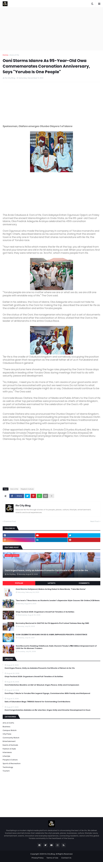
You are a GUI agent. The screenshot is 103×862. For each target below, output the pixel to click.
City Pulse (7, 734)
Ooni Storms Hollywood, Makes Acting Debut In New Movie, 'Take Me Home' (51, 589)
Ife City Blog (23, 505)
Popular (19, 583)
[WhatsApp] (39, 496)
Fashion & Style (9, 749)
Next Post (94, 521)
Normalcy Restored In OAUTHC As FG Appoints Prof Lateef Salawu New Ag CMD (52, 623)
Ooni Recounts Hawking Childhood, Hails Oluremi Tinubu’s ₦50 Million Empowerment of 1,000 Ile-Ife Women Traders (56, 647)
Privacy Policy (37, 858)
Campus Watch (9, 730)
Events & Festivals (10, 745)
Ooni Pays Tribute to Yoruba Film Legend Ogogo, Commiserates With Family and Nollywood (47, 693)
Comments (84, 583)
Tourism (6, 771)
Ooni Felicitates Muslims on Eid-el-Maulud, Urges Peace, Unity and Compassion (42, 685)
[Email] (45, 496)
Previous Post (10, 521)
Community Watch (11, 737)
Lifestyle (6, 756)
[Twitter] (27, 496)
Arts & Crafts (8, 723)
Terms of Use (52, 858)
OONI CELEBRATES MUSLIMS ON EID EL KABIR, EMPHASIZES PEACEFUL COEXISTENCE (51, 634)
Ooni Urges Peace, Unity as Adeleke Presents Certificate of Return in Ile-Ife (46, 570)
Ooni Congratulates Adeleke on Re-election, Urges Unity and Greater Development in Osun (47, 710)
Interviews (7, 752)
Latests (51, 583)
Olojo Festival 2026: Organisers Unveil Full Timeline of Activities (45, 612)
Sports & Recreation (12, 763)
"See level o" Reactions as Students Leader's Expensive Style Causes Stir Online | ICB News (58, 600)
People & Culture (27, 489)
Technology (8, 767)
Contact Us (66, 858)
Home (5, 55)
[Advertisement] (51, 29)
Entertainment (9, 741)
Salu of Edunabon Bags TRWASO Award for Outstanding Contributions (37, 701)
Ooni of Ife (14, 55)
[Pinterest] (33, 496)
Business (6, 726)
